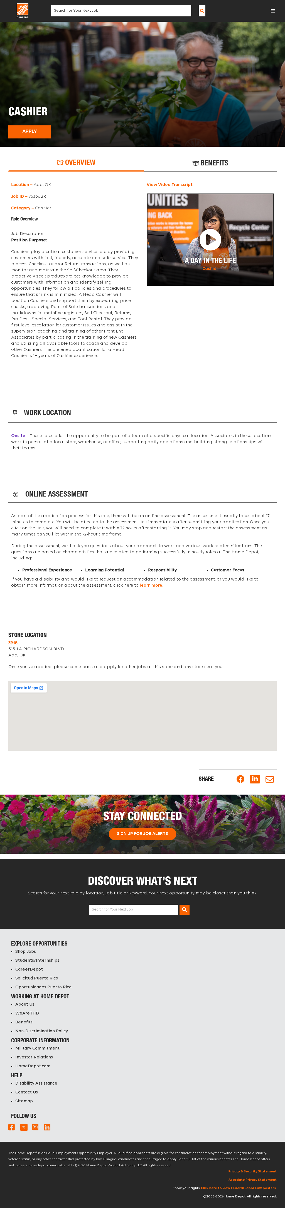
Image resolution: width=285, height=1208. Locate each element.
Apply (29, 131)
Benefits (24, 1022)
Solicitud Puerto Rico (36, 978)
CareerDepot (29, 969)
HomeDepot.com (32, 1066)
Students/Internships (37, 960)
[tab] (76, 163)
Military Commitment (37, 1048)
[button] (273, 10)
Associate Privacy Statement (253, 1180)
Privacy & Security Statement (253, 1171)
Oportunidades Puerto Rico (43, 987)
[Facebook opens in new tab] (240, 779)
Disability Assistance (36, 1083)
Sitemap (24, 1101)
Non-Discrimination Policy (41, 1031)
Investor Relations (34, 1057)
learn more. (151, 585)
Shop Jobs (25, 951)
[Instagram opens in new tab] (35, 1127)
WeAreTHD (27, 1013)
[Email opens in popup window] (270, 779)
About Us (24, 1004)
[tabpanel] (142, 273)
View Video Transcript (170, 185)
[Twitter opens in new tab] (23, 1127)
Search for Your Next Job (112, 909)
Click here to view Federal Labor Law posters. (239, 1188)
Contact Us (26, 1092)
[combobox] (121, 10)
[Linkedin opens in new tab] (255, 779)
